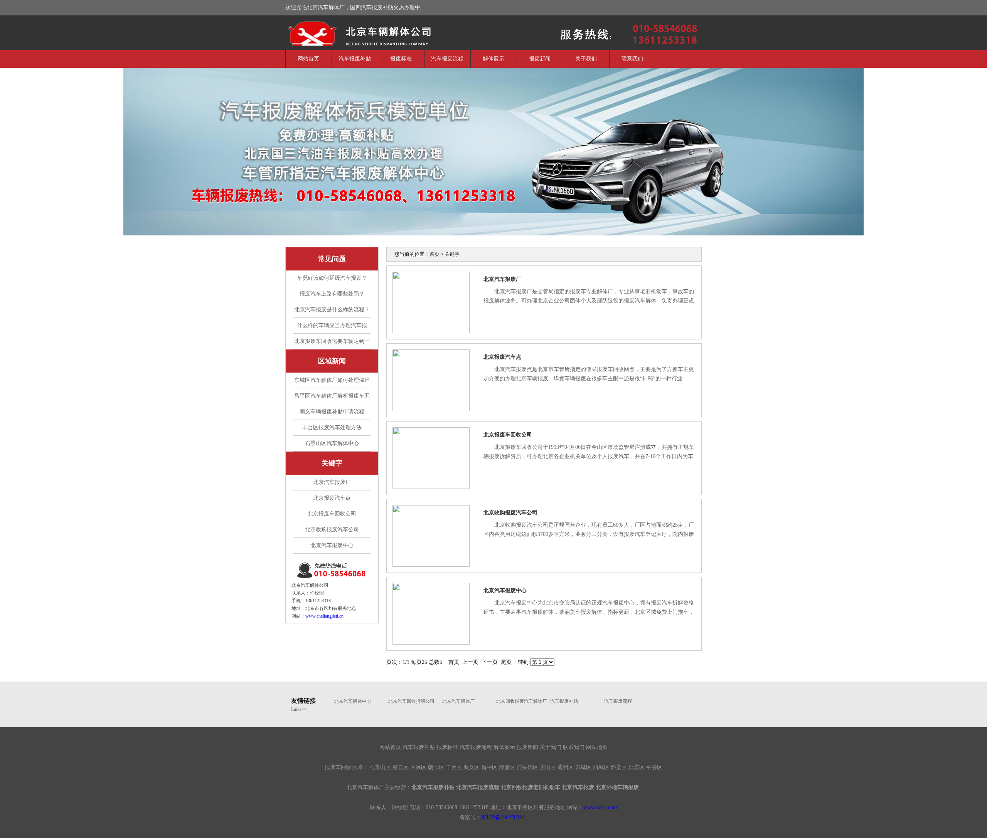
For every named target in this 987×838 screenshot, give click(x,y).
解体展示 (493, 59)
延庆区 (636, 767)
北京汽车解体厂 (343, 32)
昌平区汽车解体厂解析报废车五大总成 (332, 398)
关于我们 (586, 59)
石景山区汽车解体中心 (332, 443)
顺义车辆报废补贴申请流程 (332, 412)
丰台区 (454, 767)
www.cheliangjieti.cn (324, 616)
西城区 (601, 767)
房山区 (548, 767)
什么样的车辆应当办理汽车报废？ (332, 327)
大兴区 (418, 767)
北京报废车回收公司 (332, 514)
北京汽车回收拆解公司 (411, 701)
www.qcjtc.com (600, 807)
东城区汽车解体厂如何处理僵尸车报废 (332, 382)
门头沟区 (527, 767)
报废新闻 (540, 59)
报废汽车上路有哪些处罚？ (332, 294)
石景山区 (380, 767)
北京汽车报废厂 (332, 482)
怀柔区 (619, 767)
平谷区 (654, 767)
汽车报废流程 (447, 59)
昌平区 (489, 767)
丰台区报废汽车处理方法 (332, 427)
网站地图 (597, 747)
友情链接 (303, 700)
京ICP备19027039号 (504, 817)
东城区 (583, 767)
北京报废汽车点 (332, 498)
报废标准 (401, 59)
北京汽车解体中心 (352, 701)
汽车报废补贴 (355, 59)
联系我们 (632, 59)
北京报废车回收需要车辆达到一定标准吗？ (332, 343)
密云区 (400, 767)
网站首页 (308, 59)
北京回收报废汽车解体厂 (519, 701)
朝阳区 (436, 767)
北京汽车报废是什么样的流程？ (332, 309)
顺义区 (471, 767)
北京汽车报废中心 (332, 545)
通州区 (566, 767)
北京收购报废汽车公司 (332, 529)
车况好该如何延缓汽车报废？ (332, 278)
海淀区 (507, 767)
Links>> (299, 709)
